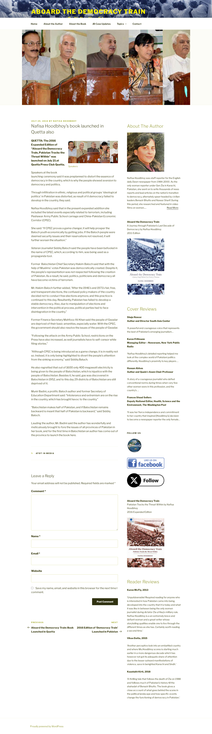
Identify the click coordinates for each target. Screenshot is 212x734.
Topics (120, 23)
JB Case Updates (101, 23)
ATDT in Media (45, 453)
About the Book (77, 23)
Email (35, 553)
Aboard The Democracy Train (88, 11)
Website (36, 571)
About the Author (53, 23)
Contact (136, 23)
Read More (172, 207)
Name (35, 536)
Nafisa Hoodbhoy (65, 121)
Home (34, 23)
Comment (38, 491)
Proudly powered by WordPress (46, 726)
